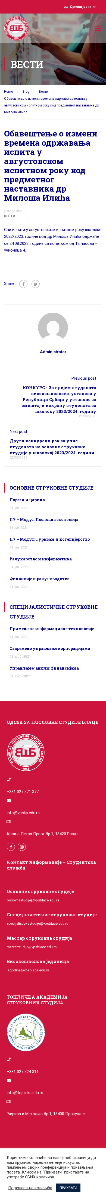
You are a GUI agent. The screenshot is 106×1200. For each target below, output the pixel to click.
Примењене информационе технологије (52, 628)
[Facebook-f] (11, 847)
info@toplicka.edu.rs (25, 1092)
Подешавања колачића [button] (30, 1187)
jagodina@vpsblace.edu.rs (28, 970)
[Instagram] (22, 847)
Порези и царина (27, 499)
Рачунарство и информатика (41, 558)
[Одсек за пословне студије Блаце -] (16, 29)
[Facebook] (23, 284)
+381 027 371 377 (23, 791)
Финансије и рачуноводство (39, 578)
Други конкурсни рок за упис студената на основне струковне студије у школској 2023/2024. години (52, 446)
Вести (9, 216)
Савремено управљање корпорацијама (50, 648)
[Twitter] (36, 284)
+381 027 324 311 (23, 1071)
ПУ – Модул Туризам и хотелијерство (50, 539)
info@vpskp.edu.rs (23, 812)
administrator (53, 351)
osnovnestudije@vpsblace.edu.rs (33, 900)
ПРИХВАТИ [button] (68, 1188)
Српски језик (80, 7)
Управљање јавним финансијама (44, 668)
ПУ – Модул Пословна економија (44, 519)
